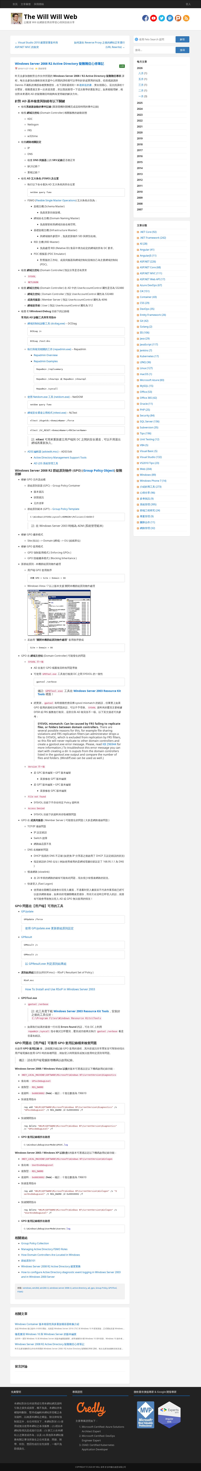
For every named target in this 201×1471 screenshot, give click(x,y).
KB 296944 (109, 744)
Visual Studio (151, 457)
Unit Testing (149, 439)
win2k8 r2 (44, 1287)
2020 (140, 132)
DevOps (147, 309)
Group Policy (101, 1287)
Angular (147, 249)
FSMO (20, 1291)
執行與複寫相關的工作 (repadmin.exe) (49, 349)
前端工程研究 (150, 510)
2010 (140, 191)
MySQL (146, 386)
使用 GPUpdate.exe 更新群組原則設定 (49, 928)
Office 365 (148, 397)
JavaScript (149, 344)
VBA (144, 445)
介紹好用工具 (150, 486)
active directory (79, 1287)
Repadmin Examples (46, 361)
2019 (140, 138)
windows (27, 1287)
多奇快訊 (147, 498)
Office (146, 392)
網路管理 (147, 528)
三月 (141, 85)
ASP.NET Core (150, 267)
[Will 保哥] (154, 18)
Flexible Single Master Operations (56, 200)
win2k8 (35, 1287)
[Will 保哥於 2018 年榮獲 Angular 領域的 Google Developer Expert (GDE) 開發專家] (169, 1414)
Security (147, 415)
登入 (188, 4)
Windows (148, 474)
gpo (93, 1287)
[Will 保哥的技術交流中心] (146, 18)
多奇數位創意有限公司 (116, 1467)
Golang (146, 326)
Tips (145, 433)
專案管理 (147, 516)
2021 (140, 126)
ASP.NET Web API (152, 279)
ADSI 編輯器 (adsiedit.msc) (42, 451)
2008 (140, 203)
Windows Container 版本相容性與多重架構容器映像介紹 (47, 1324)
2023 (140, 114)
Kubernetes (149, 356)
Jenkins (146, 350)
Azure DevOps (151, 285)
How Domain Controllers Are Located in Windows (50, 1255)
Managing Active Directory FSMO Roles (44, 1249)
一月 (141, 96)
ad (89, 1287)
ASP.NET (148, 261)
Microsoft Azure (152, 380)
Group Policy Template (65, 509)
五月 (141, 79)
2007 (140, 209)
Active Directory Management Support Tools (60, 457)
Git (144, 321)
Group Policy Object (98, 470)
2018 (140, 144)
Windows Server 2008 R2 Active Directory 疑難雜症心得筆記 (59, 63)
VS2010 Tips (149, 463)
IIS (144, 332)
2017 (140, 150)
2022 (140, 120)
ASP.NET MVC (151, 273)
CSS (144, 303)
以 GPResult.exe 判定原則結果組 (45, 964)
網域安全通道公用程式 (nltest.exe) (46, 412)
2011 (140, 186)
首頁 (15, 4)
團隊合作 (147, 522)
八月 (141, 73)
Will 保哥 (100, 1467)
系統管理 (42, 68)
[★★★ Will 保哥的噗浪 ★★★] (178, 18)
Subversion (149, 427)
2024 (140, 109)
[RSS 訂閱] (186, 18)
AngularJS (148, 255)
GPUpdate (27, 911)
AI (143, 243)
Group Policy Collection (35, 1243)
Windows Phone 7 (153, 480)
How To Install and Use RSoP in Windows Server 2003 (60, 989)
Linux (146, 368)
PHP (145, 409)
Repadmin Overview (46, 355)
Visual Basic (148, 451)
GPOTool (112, 1287)
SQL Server (149, 421)
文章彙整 (26, 4)
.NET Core (148, 232)
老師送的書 (85, 85)
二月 (141, 90)
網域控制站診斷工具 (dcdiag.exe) (46, 323)
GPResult (26, 937)
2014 (140, 168)
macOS (146, 374)
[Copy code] (121, 191)
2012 (140, 180)
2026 (142, 82)
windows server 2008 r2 (60, 1287)
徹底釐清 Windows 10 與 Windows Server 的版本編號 (45, 1334)
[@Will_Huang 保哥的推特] (162, 18)
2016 (140, 156)
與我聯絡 (39, 4)
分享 (122, 66)
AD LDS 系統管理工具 (46, 463)
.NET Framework (153, 237)
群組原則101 (28, 1260)
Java (145, 338)
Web (146, 469)
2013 (140, 174)
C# (144, 291)
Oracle (146, 403)
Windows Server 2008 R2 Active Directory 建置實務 (51, 1266)
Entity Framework (153, 315)
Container (148, 297)
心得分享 (147, 492)
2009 (140, 197)
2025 (140, 103)
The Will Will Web (50, 16)
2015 (140, 162)
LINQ (145, 362)
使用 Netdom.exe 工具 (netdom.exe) (48, 397)
